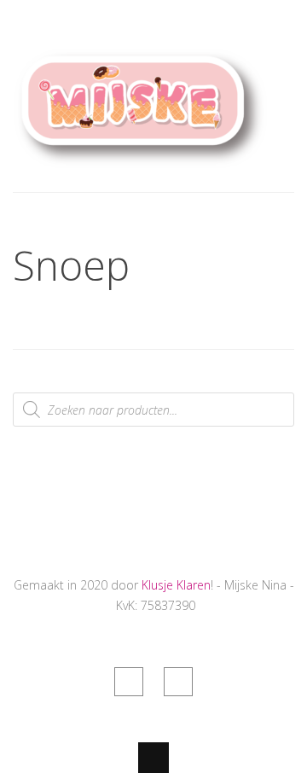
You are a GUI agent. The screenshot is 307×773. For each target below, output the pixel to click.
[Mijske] (141, 159)
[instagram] (178, 681)
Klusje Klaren (176, 585)
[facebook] (128, 681)
